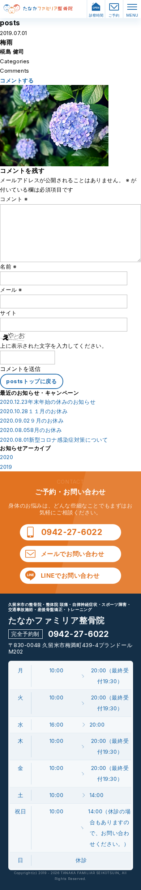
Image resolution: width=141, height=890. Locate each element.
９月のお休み (32, 421)
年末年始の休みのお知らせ (47, 402)
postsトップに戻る (31, 381)
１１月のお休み (34, 411)
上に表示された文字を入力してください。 (53, 345)
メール (11, 289)
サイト (8, 312)
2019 (6, 467)
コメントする (17, 80)
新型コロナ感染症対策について (54, 440)
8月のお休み (31, 430)
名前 (8, 266)
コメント (14, 199)
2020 (6, 457)
